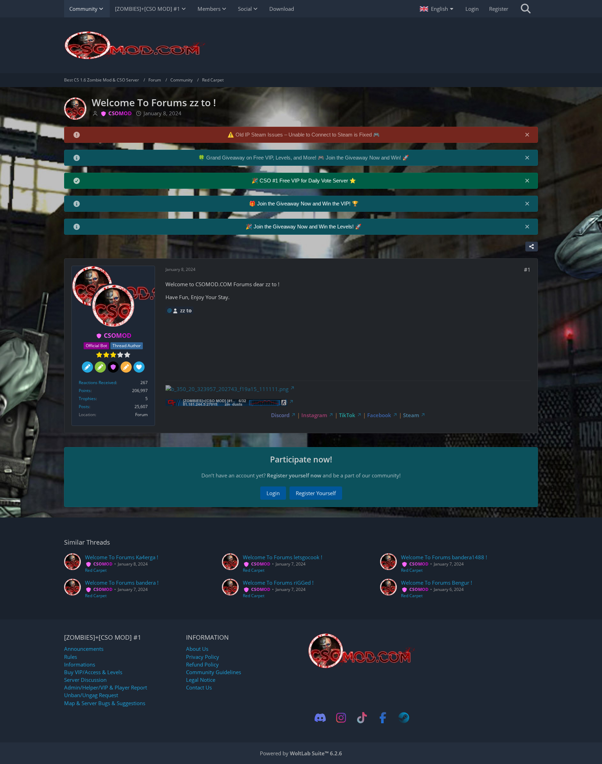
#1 (527, 269)
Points (85, 390)
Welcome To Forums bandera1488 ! (444, 557)
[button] (437, 8)
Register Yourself (316, 493)
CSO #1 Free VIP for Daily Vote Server (304, 181)
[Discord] (320, 717)
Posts (84, 407)
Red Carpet (96, 570)
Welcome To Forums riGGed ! (278, 582)
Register (498, 8)
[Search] (526, 8)
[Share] (531, 246)
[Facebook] (382, 717)
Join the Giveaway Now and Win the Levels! (304, 226)
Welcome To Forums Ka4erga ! (121, 557)
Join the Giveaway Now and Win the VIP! (304, 203)
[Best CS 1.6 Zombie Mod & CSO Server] (301, 45)
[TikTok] (362, 717)
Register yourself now (294, 475)
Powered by (301, 753)
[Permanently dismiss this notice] (527, 134)
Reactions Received (97, 382)
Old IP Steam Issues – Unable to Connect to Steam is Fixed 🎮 (308, 135)
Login (472, 8)
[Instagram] (341, 717)
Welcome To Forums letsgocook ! (282, 557)
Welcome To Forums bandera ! (122, 582)
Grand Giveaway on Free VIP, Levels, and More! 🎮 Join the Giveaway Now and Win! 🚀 (307, 158)
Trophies (87, 399)
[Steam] (403, 717)
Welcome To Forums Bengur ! (436, 582)
